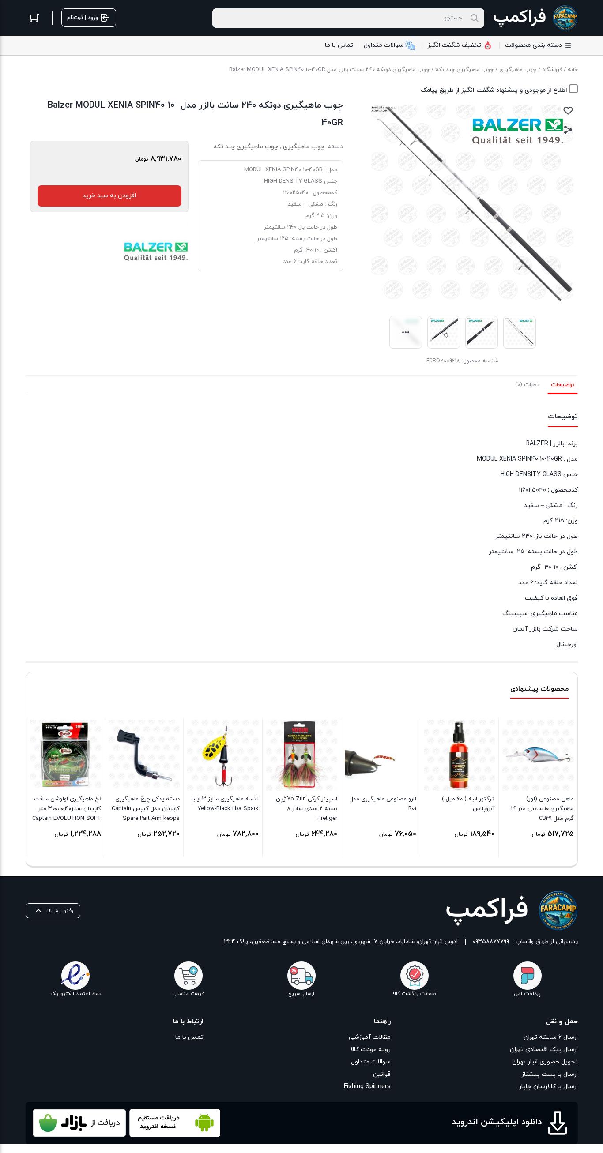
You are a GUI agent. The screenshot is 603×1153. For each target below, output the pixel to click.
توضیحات (562, 385)
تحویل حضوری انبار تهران (545, 1062)
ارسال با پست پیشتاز (549, 1074)
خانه (573, 70)
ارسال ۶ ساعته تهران (551, 1037)
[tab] (562, 385)
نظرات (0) (527, 385)
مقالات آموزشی (370, 1037)
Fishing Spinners (367, 1086)
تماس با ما (189, 1037)
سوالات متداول (371, 1062)
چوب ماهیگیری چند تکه (464, 70)
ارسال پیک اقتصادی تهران (544, 1049)
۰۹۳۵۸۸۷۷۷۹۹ (491, 942)
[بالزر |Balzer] (156, 251)
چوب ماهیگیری (517, 70)
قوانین (382, 1074)
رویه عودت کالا (370, 1049)
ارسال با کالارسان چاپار (548, 1086)
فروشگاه (552, 70)
